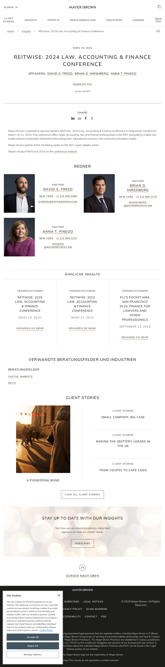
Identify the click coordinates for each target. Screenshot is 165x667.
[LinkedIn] (73, 119)
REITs (12, 382)
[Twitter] (92, 119)
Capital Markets (20, 376)
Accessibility (71, 616)
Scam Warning (96, 609)
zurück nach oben (82, 576)
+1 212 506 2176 (146, 196)
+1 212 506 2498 (66, 196)
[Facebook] (85, 119)
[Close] (59, 595)
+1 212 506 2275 (66, 238)
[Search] (159, 7)
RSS (103, 616)
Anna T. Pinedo (123, 73)
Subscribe (82, 543)
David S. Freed (60, 73)
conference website (65, 151)
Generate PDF (82, 84)
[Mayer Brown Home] (82, 7)
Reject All (33, 645)
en (158, 31)
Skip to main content (16, 2)
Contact (91, 616)
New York (46, 196)
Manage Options (33, 654)
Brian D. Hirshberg (91, 73)
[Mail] (79, 118)
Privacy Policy (71, 609)
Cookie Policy (46, 630)
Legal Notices (93, 601)
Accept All (33, 637)
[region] (33, 627)
